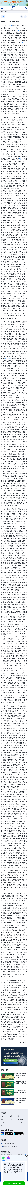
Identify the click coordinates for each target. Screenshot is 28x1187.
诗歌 (2, 1119)
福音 (10, 25)
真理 (21, 43)
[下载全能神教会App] (2, 1133)
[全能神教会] (14, 8)
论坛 (2, 1125)
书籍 (11, 1116)
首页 (2, 11)
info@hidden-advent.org (10, 1146)
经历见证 (20, 1119)
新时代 (11, 1122)
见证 (17, 30)
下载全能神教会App (7, 1130)
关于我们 (20, 1122)
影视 (19, 1116)
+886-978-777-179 (8, 1143)
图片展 (2, 1122)
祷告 (20, 159)
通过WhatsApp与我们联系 (14, 1183)
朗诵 (6, 11)
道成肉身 (8, 358)
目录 (3, 16)
